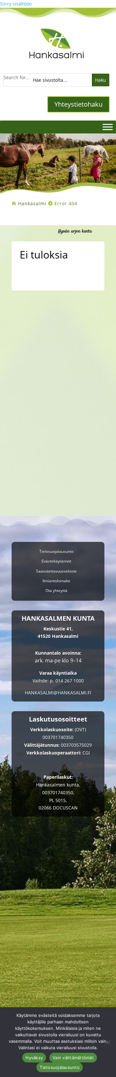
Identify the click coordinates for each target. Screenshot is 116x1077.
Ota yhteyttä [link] (56, 590)
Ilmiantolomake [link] (56, 581)
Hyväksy (34, 1057)
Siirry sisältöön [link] (16, 4)
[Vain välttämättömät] (108, 1042)
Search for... (17, 77)
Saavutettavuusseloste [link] (56, 571)
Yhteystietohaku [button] (78, 104)
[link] (56, 62)
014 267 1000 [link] (69, 681)
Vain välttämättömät (73, 1057)
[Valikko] (107, 127)
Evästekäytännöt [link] (56, 561)
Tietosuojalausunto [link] (56, 551)
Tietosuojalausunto (60, 1067)
